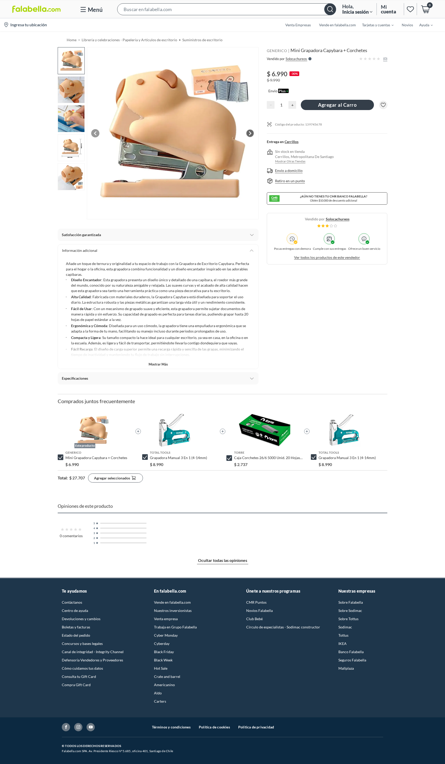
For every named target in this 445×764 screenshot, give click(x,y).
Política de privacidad (256, 727)
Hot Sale (160, 668)
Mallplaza (346, 668)
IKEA (342, 643)
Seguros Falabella (352, 660)
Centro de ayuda (75, 610)
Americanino (164, 685)
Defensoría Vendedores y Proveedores (92, 660)
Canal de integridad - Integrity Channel (93, 652)
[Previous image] (95, 133)
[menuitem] (374, 25)
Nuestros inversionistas (173, 610)
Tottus (343, 635)
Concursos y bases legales (82, 643)
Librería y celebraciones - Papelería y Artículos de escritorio (129, 40)
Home (71, 40)
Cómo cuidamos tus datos (82, 668)
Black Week (163, 660)
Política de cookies (214, 727)
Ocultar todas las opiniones (222, 560)
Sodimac (345, 627)
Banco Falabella (351, 652)
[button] (226, 9)
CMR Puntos (256, 602)
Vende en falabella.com (172, 602)
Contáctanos (72, 602)
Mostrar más (158, 364)
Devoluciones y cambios (81, 619)
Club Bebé (254, 619)
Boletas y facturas (76, 627)
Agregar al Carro (337, 105)
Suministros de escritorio (202, 40)
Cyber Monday (166, 635)
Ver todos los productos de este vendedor (327, 257)
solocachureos (337, 219)
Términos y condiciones (171, 727)
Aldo (158, 693)
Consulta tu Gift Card (79, 676)
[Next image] (250, 133)
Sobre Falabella (350, 602)
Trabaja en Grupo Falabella (175, 627)
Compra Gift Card (76, 685)
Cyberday (161, 643)
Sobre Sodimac (350, 610)
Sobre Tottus (348, 619)
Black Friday (164, 652)
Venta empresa (166, 619)
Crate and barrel (167, 676)
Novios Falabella (259, 610)
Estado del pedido (76, 635)
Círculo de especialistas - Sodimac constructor (283, 627)
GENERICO (277, 50)
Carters (160, 701)
